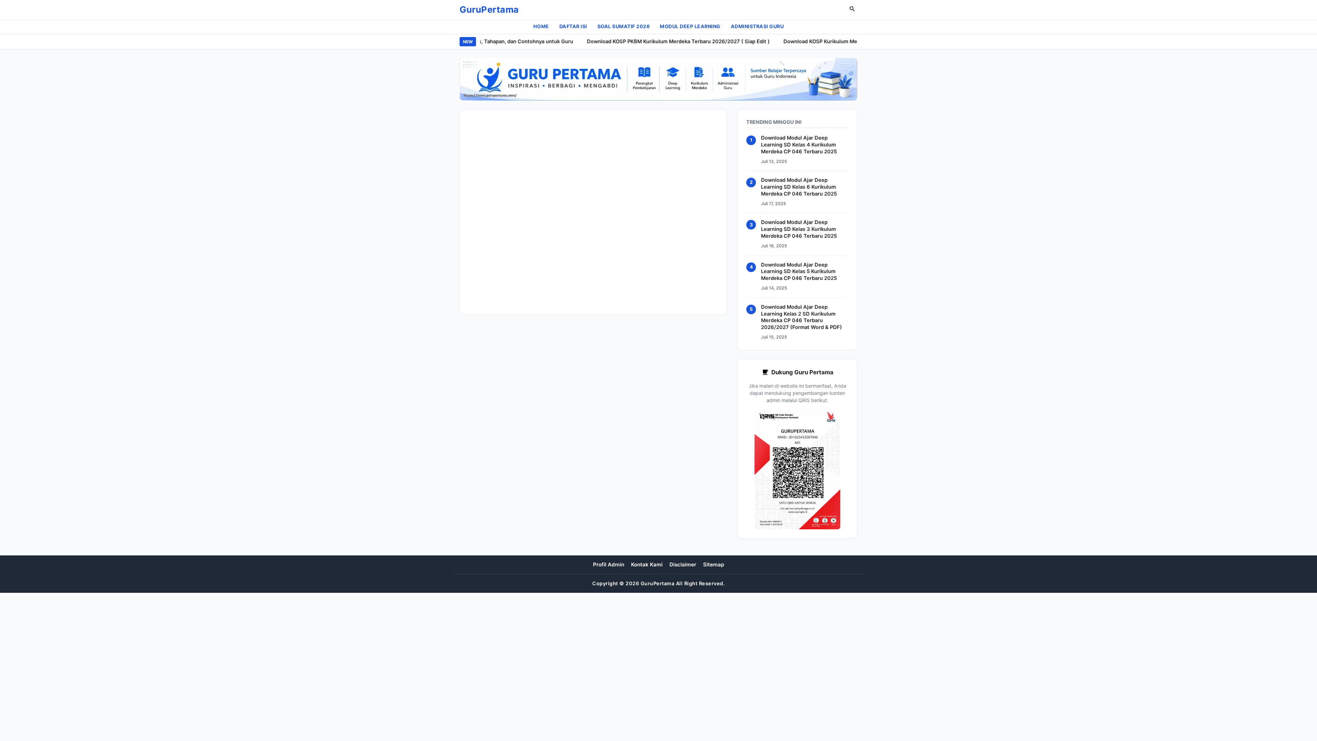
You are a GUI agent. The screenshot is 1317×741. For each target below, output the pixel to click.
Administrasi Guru (757, 26)
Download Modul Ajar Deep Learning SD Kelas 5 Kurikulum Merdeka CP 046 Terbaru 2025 (799, 271)
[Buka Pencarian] (852, 10)
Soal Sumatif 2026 (623, 26)
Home (541, 26)
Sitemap (713, 564)
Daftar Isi (573, 26)
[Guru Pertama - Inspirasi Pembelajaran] (658, 79)
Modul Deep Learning (690, 26)
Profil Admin (608, 564)
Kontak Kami (647, 564)
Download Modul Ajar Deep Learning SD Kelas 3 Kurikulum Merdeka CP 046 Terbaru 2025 (799, 229)
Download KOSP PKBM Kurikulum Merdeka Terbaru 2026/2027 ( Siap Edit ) (663, 41)
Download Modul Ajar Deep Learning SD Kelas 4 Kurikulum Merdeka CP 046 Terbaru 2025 (799, 145)
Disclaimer (682, 564)
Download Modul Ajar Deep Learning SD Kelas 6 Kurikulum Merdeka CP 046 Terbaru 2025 (799, 187)
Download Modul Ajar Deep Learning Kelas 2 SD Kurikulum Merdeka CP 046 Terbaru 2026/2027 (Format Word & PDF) (801, 317)
